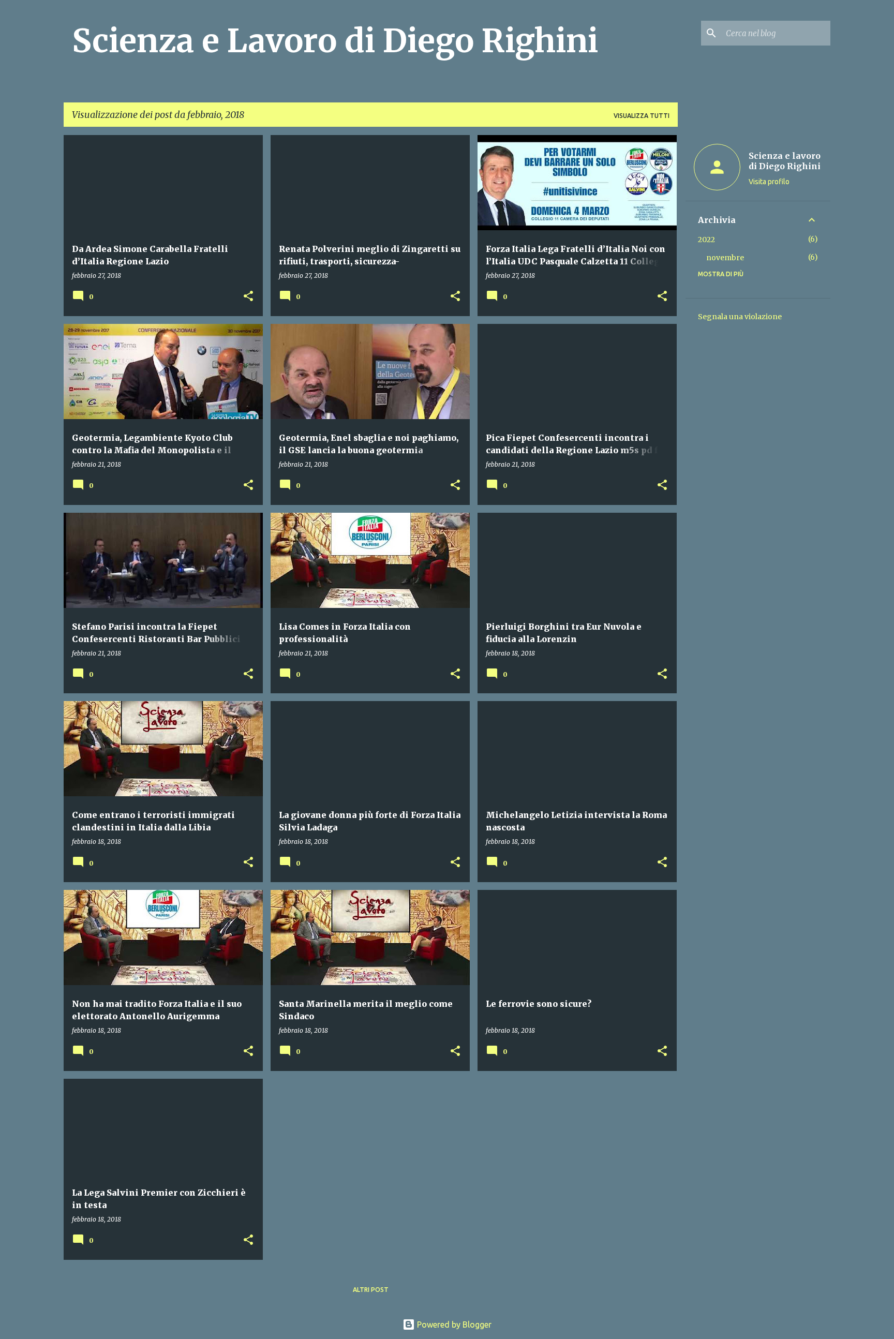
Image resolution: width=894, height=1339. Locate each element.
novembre (725, 257)
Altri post (371, 1289)
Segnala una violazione (740, 316)
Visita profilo (769, 181)
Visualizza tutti (641, 115)
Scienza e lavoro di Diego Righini (785, 161)
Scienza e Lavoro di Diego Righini (335, 41)
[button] (248, 297)
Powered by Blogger (453, 1324)
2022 (706, 239)
